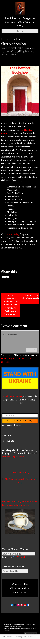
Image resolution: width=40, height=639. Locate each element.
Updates (5, 51)
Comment (31, 350)
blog (34, 48)
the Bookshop (13, 234)
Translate (21, 557)
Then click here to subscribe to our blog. (20, 421)
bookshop (29, 51)
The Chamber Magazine (20, 18)
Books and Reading (20, 472)
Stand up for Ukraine (12, 396)
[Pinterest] (21, 605)
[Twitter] (12, 605)
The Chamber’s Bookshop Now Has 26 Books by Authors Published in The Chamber (11, 305)
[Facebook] (28, 605)
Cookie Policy (7, 630)
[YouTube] (25, 605)
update (5, 54)
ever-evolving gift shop (13, 456)
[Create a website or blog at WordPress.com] (38, 622)
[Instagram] (18, 605)
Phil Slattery (23, 48)
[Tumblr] (15, 605)
